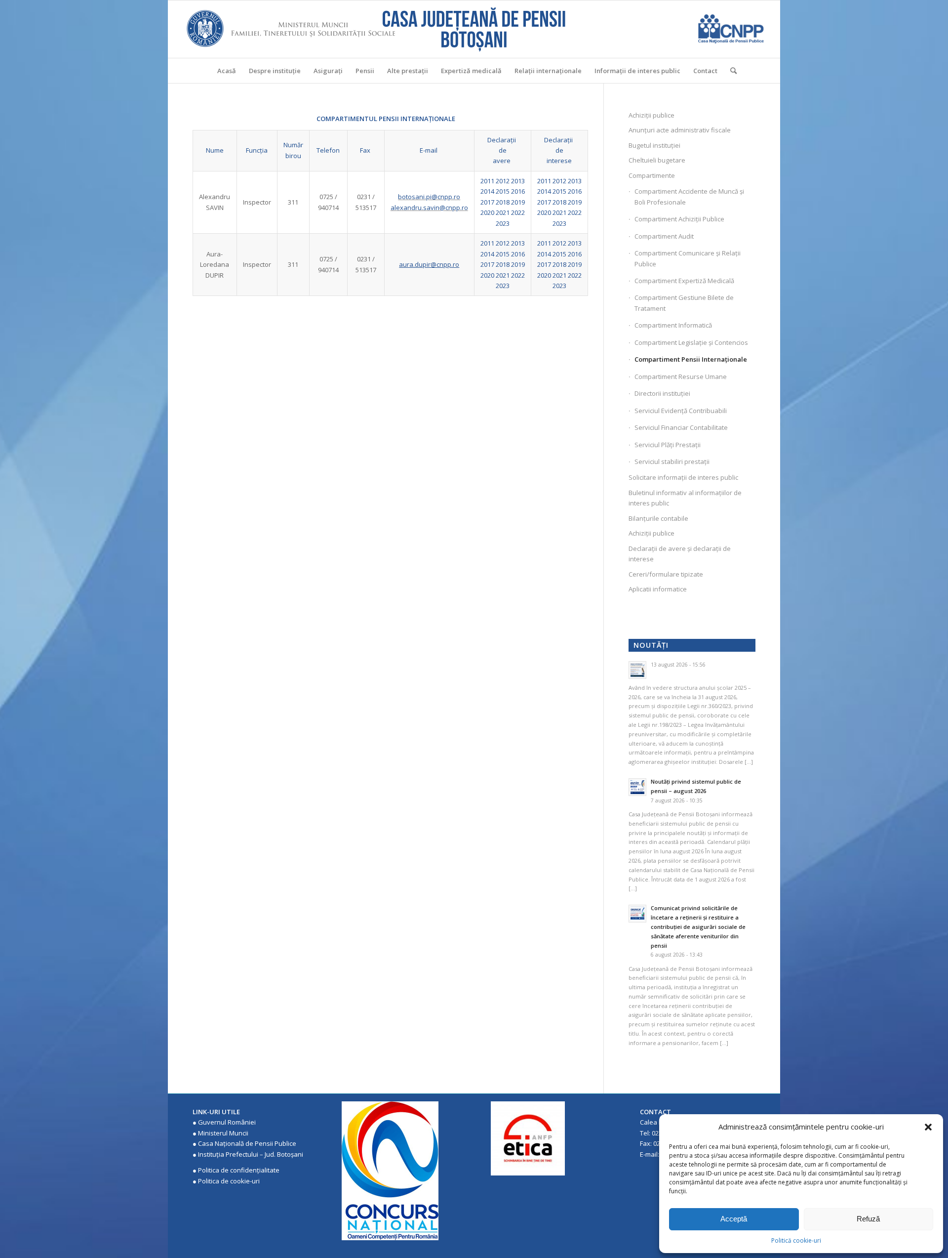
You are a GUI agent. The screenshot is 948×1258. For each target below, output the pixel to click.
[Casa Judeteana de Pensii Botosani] (474, 29)
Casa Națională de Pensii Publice (247, 1143)
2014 (487, 191)
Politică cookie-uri (796, 1240)
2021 (503, 212)
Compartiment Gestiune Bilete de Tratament (684, 302)
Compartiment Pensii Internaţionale (690, 359)
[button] (928, 1127)
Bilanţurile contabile (658, 518)
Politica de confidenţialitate (238, 1170)
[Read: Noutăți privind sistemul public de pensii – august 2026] (637, 787)
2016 (518, 191)
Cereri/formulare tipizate (666, 574)
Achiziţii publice (651, 115)
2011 (487, 180)
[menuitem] (226, 70)
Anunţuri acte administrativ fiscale (680, 130)
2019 (518, 202)
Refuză (868, 1219)
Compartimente (652, 175)
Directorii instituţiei (662, 393)
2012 (503, 180)
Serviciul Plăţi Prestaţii (667, 444)
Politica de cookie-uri (229, 1180)
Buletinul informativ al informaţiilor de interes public (685, 497)
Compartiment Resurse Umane (680, 376)
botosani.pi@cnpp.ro (429, 196)
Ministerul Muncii (223, 1133)
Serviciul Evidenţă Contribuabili (680, 410)
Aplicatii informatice (658, 589)
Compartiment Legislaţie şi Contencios (691, 342)
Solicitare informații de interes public (683, 477)
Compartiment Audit (664, 236)
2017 (487, 202)
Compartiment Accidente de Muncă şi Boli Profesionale (689, 196)
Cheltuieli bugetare (657, 160)
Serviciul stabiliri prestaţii (672, 461)
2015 (503, 191)
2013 (518, 180)
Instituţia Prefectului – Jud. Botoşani (250, 1154)
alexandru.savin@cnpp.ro (429, 207)
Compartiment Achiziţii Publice (679, 218)
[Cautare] (730, 70)
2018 (503, 202)
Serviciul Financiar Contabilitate (681, 427)
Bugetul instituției (654, 145)
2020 (487, 212)
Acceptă (733, 1219)
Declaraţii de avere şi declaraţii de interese (680, 553)
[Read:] (637, 670)
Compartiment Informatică (673, 325)
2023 (503, 223)
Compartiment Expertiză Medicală (684, 280)
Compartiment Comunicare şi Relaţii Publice (687, 258)
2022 (518, 212)
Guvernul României (227, 1122)
